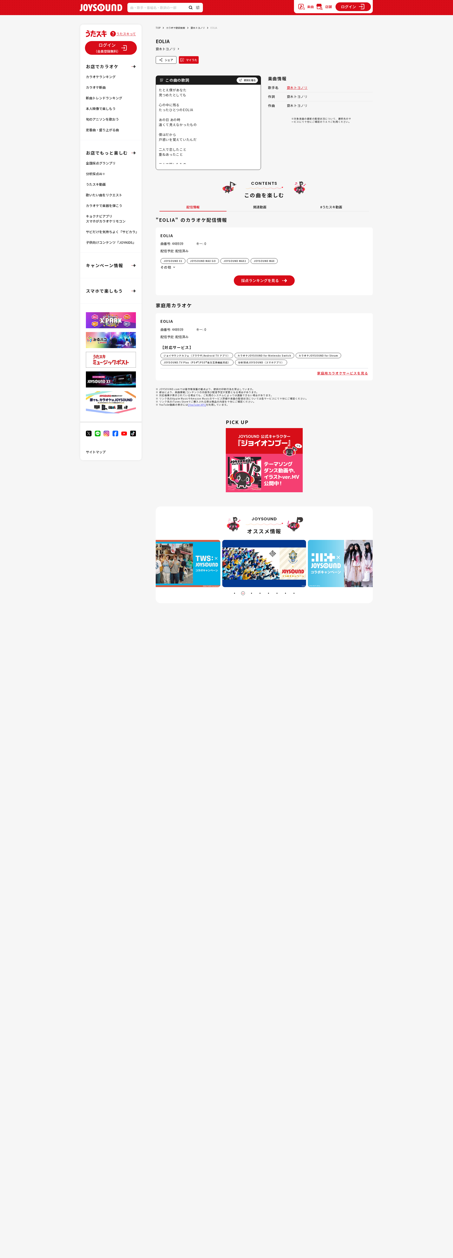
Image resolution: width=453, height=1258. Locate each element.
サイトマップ (96, 452)
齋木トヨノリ (198, 27)
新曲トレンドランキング (104, 98)
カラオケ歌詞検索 (175, 27)
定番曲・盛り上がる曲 (102, 129)
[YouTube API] (197, 404)
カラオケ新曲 (96, 87)
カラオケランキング (101, 76)
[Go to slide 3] (251, 593)
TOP (158, 27)
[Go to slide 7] (285, 593)
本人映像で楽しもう (101, 108)
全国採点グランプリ (101, 163)
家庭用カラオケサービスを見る (342, 373)
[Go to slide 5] (268, 593)
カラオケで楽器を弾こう (104, 205)
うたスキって (126, 33)
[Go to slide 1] (234, 593)
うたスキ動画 (96, 184)
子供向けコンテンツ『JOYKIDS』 (111, 242)
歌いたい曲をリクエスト (104, 195)
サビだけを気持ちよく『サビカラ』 (112, 231)
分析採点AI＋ (95, 173)
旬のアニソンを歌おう (102, 119)
